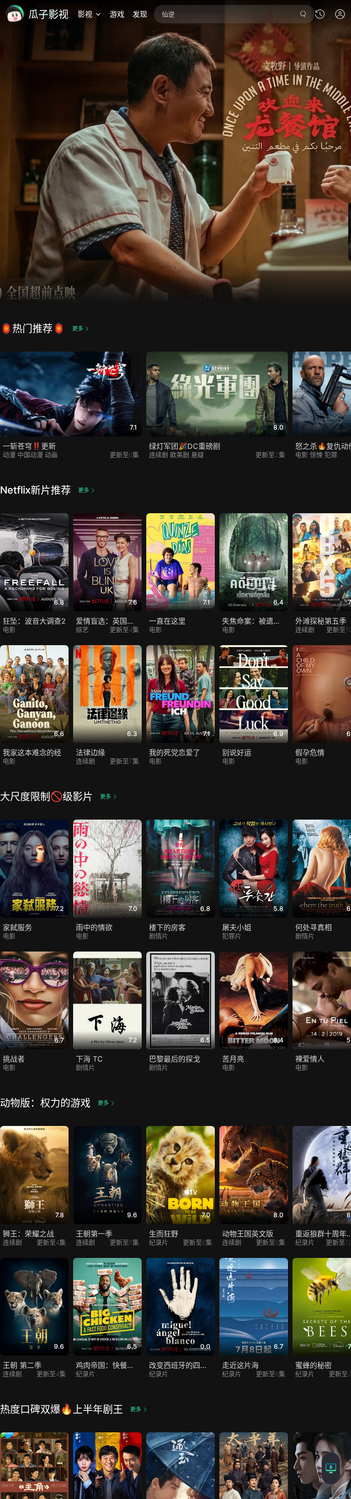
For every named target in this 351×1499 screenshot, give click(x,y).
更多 (77, 328)
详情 (74, 677)
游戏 (117, 14)
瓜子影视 (48, 14)
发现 (140, 14)
